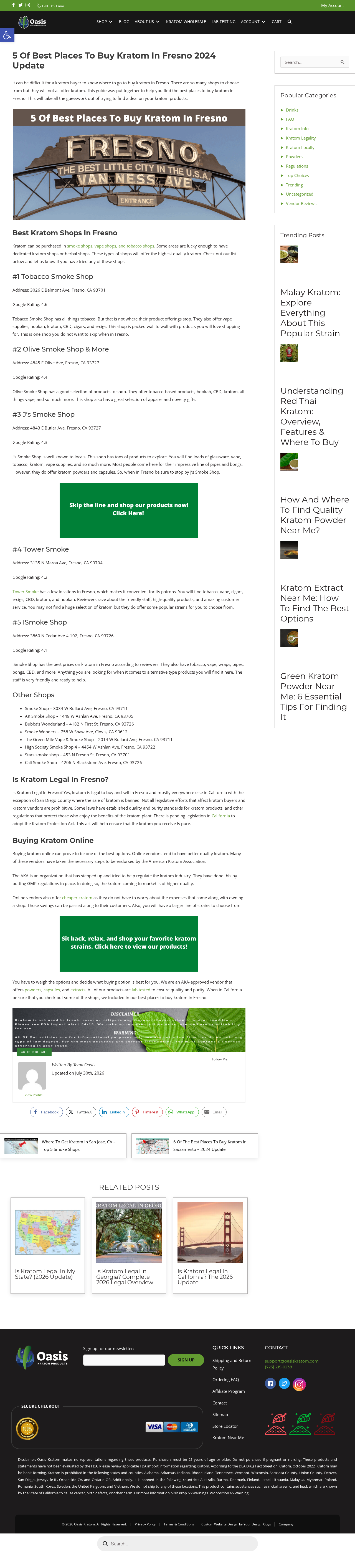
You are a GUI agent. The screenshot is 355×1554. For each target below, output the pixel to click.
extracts (77, 989)
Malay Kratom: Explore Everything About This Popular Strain (310, 312)
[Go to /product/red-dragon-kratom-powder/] (324, 1425)
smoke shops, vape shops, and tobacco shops (110, 246)
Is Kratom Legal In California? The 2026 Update (205, 1277)
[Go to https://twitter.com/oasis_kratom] (20, 5)
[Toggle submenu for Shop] (110, 22)
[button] (42, 6)
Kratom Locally (300, 147)
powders (33, 989)
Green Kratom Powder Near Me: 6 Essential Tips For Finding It (313, 696)
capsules (52, 989)
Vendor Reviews (301, 203)
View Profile (34, 1095)
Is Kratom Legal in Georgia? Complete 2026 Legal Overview (124, 1277)
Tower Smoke (25, 591)
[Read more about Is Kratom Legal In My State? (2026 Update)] (47, 1232)
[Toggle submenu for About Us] (157, 22)
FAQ (290, 119)
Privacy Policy (145, 1524)
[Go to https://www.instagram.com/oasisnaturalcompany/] (299, 1386)
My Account (332, 5)
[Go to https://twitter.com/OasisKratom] (284, 1383)
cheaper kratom (77, 897)
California (221, 815)
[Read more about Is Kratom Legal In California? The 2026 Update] (210, 1232)
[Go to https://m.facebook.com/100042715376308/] (270, 1383)
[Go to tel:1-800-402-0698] (302, 1367)
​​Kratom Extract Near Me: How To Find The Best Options (314, 603)
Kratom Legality (301, 138)
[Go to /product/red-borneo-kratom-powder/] (275, 1425)
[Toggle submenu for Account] (263, 22)
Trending (294, 185)
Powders (294, 156)
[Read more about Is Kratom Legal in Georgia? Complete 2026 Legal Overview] (129, 1232)
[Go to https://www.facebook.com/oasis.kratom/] (13, 5)
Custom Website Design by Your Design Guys (236, 1524)
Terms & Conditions (179, 1524)
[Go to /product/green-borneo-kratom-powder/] (300, 1425)
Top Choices (297, 175)
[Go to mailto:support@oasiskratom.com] (302, 1361)
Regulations (297, 166)
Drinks (292, 110)
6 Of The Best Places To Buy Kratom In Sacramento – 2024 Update (210, 1145)
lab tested (141, 989)
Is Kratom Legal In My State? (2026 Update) (45, 1274)
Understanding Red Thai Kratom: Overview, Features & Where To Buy (312, 416)
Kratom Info (297, 128)
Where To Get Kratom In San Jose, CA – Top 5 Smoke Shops (79, 1145)
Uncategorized (299, 194)
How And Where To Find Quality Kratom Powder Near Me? (314, 514)
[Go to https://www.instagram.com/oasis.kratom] (28, 5)
